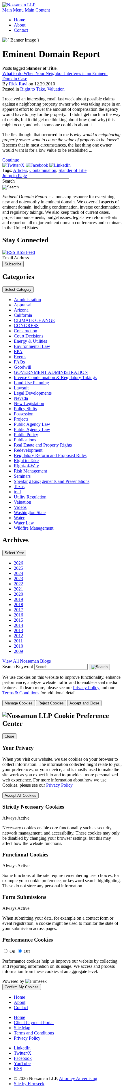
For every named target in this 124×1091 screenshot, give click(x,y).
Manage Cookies (19, 703)
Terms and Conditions (34, 1032)
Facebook (23, 1058)
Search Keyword (17, 666)
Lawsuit (21, 387)
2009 (18, 651)
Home (19, 19)
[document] (62, 851)
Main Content (37, 10)
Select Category (18, 289)
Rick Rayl (18, 83)
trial (17, 491)
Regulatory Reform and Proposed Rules (50, 455)
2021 (18, 588)
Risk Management (30, 470)
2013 (18, 630)
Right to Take (32, 89)
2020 (18, 594)
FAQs (19, 361)
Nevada (21, 398)
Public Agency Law (32, 424)
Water (19, 517)
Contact (21, 30)
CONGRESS (26, 325)
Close (9, 736)
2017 (18, 609)
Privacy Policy (86, 687)
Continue (10, 160)
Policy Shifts (25, 408)
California (23, 315)
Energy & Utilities (30, 341)
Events (20, 356)
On (12, 951)
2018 (18, 604)
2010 (18, 646)
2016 (18, 614)
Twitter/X (22, 1053)
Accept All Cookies (20, 795)
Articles (20, 170)
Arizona (21, 310)
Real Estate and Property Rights (43, 445)
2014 (18, 625)
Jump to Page (14, 175)
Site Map (22, 1027)
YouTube (22, 1063)
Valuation (56, 89)
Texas (19, 486)
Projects (21, 419)
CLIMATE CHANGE (34, 320)
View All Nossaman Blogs (26, 661)
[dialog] (62, 690)
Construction (25, 330)
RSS (18, 1068)
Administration (27, 299)
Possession (23, 413)
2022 (18, 583)
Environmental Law (32, 346)
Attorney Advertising (78, 1078)
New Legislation (29, 403)
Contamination (42, 170)
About (19, 25)
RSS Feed (25, 252)
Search (8, 181)
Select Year (14, 553)
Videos (20, 507)
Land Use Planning (31, 382)
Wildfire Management (33, 528)
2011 (18, 640)
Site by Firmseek (29, 1083)
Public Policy (26, 434)
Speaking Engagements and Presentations (51, 481)
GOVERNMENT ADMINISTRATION (51, 372)
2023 (18, 578)
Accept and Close (84, 703)
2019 (18, 599)
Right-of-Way (26, 465)
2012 (18, 635)
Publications (25, 439)
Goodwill (22, 367)
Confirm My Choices (22, 987)
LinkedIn (22, 1047)
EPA (18, 351)
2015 (18, 620)
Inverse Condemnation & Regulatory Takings (55, 377)
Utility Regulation (30, 496)
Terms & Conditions (20, 692)
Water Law (24, 522)
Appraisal (22, 304)
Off (27, 951)
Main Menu (13, 10)
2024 (18, 573)
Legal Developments (33, 393)
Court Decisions (28, 335)
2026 (18, 563)
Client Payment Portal (34, 1022)
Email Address (16, 257)
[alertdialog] (62, 851)
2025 (18, 568)
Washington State (30, 512)
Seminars (22, 476)
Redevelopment (28, 450)
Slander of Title (73, 170)
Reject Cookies (51, 703)
